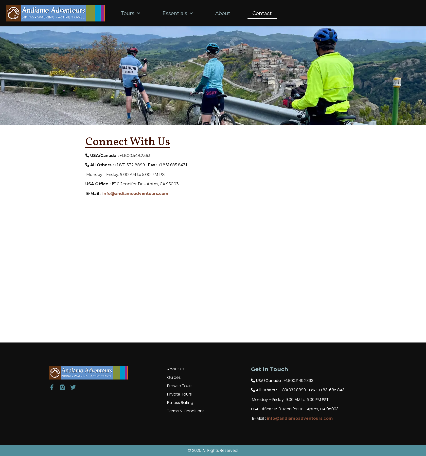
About (222, 13)
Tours (127, 13)
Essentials (174, 13)
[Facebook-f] (52, 387)
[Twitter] (73, 387)
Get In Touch (269, 369)
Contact (262, 13)
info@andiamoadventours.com (135, 193)
